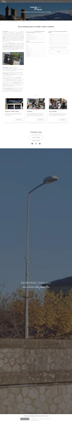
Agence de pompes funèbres (30, 34)
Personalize (42, 418)
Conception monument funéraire (31, 37)
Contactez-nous (57, 18)
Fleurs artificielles (53, 111)
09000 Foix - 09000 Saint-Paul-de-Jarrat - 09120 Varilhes (36, 18)
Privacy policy (49, 418)
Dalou (27, 48)
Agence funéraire (29, 35)
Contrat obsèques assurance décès (31, 38)
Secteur (13, 21)
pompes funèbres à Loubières (14, 31)
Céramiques (29, 111)
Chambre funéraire (29, 1)
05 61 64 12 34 (14, 18)
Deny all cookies (34, 418)
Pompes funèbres (22, 1)
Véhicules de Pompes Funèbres (12, 111)
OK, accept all (25, 418)
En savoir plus (18, 119)
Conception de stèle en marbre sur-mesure (32, 36)
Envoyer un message (36, 137)
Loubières (16, 21)
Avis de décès (53, 1)
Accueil (16, 1)
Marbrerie (35, 1)
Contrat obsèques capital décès (31, 39)
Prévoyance (48, 1)
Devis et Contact (60, 1)
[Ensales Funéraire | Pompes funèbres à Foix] (3, 1)
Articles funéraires (41, 1)
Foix (27, 50)
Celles (27, 46)
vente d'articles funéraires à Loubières (14, 83)
